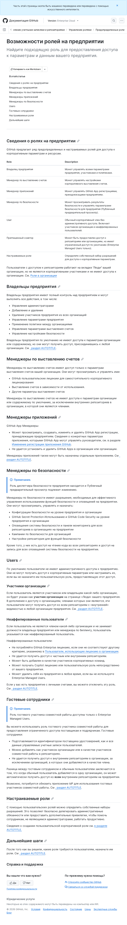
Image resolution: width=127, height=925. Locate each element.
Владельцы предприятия (31, 286)
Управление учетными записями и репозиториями (36, 29)
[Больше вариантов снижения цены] (45, 69)
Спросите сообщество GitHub (84, 882)
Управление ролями (80, 29)
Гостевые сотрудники (28, 699)
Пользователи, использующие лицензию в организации (81, 651)
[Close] (117, 5)
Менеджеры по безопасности (36, 470)
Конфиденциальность (55, 909)
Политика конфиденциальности (22, 889)
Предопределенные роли (110, 29)
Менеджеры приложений (32, 417)
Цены (88, 909)
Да (14, 882)
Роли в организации (43, 275)
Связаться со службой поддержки (87, 886)
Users (12, 560)
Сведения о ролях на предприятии (41, 140)
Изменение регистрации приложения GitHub (41, 444)
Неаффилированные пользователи (35, 619)
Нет (28, 882)
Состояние (76, 909)
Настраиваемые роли (28, 798)
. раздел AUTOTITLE (43, 348)
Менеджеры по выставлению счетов (43, 359)
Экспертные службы (105, 909)
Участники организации (26, 586)
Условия (35, 909)
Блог (9, 912)
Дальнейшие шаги (25, 840)
